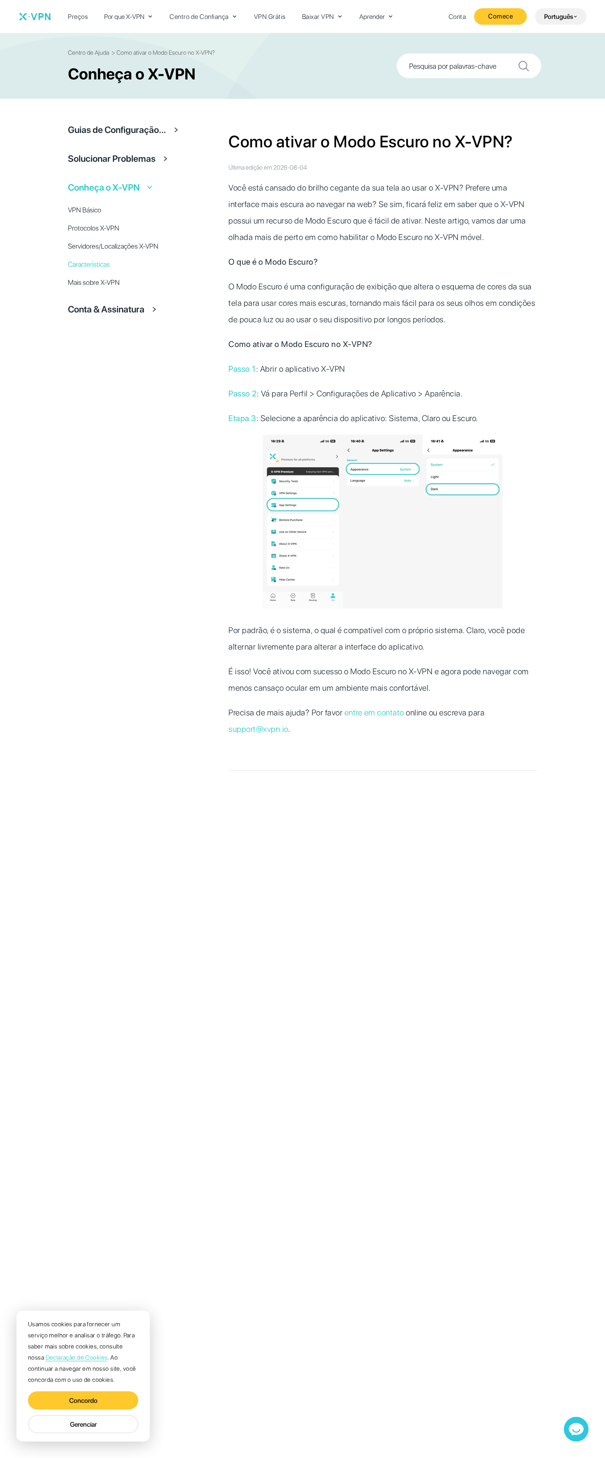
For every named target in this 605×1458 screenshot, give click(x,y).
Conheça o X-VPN (104, 187)
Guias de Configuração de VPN (117, 129)
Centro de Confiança (199, 17)
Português (558, 17)
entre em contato (374, 712)
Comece (500, 16)
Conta (457, 17)
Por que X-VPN (124, 17)
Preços (78, 17)
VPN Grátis (270, 17)
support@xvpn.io (258, 729)
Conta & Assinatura (106, 309)
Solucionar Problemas (112, 158)
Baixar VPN (318, 17)
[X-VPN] (35, 16)
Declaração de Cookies (77, 1357)
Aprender (372, 17)
